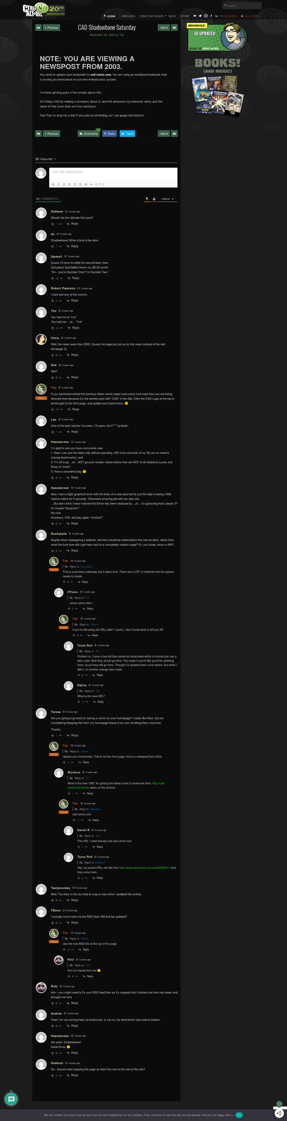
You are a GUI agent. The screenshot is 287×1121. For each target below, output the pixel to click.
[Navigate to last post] (174, 27)
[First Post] (38, 133)
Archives (128, 16)
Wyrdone (95, 809)
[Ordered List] (75, 184)
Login (111, 16)
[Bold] (53, 184)
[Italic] (58, 184)
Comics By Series (151, 16)
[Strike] (69, 184)
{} (96, 184)
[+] (102, 184)
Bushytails (87, 566)
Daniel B (100, 862)
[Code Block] (91, 184)
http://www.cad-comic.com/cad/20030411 (144, 868)
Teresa (84, 751)
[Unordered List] (80, 184)
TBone (84, 938)
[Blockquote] (86, 184)
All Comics (252, 16)
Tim (53, 387)
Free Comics (227, 16)
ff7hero (94, 624)
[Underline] (64, 184)
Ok (239, 1115)
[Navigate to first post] (38, 27)
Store (185, 16)
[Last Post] (174, 133)
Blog (172, 16)
